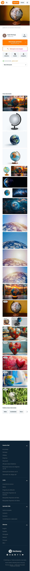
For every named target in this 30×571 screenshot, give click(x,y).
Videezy (5, 484)
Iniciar (22, 2)
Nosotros (5, 547)
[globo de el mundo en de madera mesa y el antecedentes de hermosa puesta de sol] (11, 181)
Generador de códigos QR (9, 503)
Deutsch (5, 568)
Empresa (5, 487)
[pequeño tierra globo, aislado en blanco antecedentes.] (7, 203)
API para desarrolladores (9, 493)
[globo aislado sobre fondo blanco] (15, 120)
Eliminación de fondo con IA (10, 500)
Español (5, 562)
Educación (5, 490)
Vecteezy (5, 481)
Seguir (24, 36)
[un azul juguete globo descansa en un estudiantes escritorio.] (15, 408)
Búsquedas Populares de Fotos (11, 526)
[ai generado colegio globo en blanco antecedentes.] (15, 156)
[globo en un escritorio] (15, 328)
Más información (8, 64)
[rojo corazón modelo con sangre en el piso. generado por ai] (15, 392)
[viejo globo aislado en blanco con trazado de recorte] (7, 341)
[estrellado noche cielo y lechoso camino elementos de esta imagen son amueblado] (10, 212)
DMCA (4, 516)
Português (5, 565)
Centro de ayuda (7, 541)
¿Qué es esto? (15, 61)
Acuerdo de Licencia (8, 513)
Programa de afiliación (9, 519)
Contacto (5, 544)
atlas (5, 440)
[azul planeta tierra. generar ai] (15, 138)
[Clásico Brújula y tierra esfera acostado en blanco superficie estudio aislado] (10, 350)
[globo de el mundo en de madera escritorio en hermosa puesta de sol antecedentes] (15, 311)
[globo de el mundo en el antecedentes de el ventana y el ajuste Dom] (15, 102)
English (5, 559)
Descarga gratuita (15, 42)
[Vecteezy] (2, 2)
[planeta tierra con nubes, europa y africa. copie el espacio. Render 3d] (15, 192)
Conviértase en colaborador (10, 550)
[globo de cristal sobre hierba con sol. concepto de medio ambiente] (15, 425)
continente (13, 440)
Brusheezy (5, 478)
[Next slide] (23, 441)
